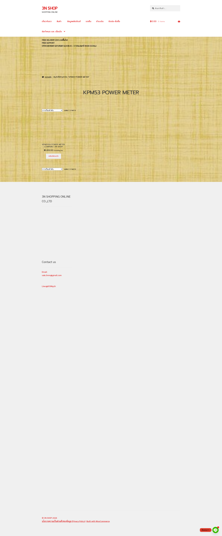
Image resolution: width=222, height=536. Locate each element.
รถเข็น (88, 21)
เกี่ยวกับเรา (47, 21)
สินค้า (59, 21)
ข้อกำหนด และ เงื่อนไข (52, 31)
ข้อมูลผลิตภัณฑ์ (73, 21)
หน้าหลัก (48, 77)
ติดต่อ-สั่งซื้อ (114, 21)
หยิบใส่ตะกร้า (54, 156)
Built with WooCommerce (98, 521)
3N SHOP (49, 8)
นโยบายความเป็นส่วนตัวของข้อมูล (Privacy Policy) (63, 521)
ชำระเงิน (99, 21)
